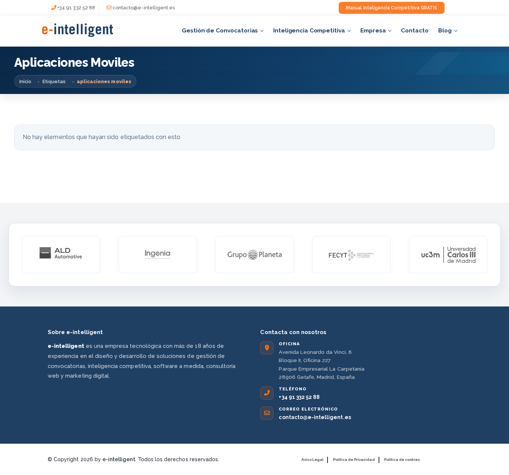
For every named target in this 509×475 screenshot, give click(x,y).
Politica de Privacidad (354, 459)
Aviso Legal (312, 459)
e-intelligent (118, 459)
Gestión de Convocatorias (220, 30)
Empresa (373, 30)
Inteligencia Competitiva (309, 30)
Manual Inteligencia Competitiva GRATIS (391, 7)
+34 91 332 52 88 (76, 7)
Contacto (414, 30)
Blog (445, 30)
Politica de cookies (402, 459)
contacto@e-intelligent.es (144, 7)
